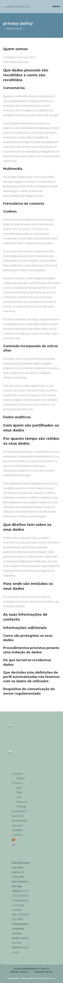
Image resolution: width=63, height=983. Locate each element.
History (20, 778)
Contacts (17, 834)
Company (17, 773)
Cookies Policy (43, 972)
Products (17, 782)
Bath (19, 787)
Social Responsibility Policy (31, 969)
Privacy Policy (14, 29)
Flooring (21, 806)
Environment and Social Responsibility (20, 816)
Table (19, 792)
